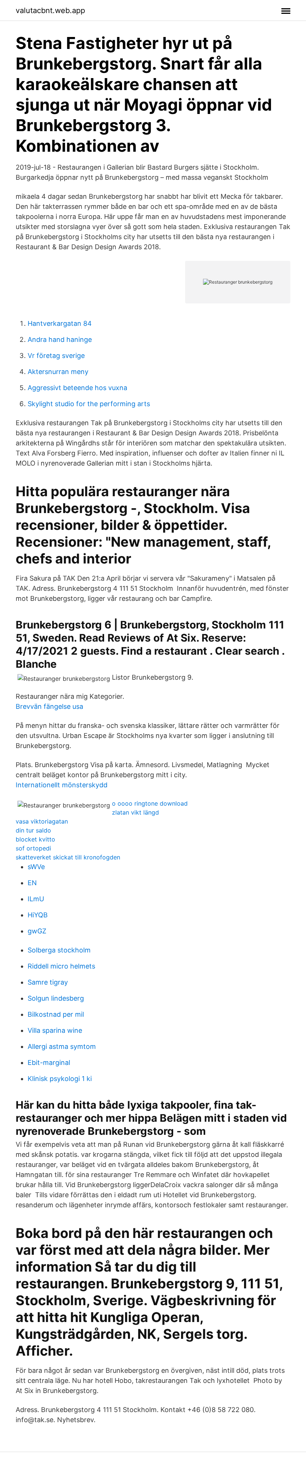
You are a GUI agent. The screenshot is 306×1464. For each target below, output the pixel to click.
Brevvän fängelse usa (49, 706)
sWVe (36, 867)
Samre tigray (48, 982)
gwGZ (37, 931)
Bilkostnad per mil (56, 1014)
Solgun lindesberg (56, 998)
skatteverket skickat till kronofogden (68, 857)
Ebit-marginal (49, 1062)
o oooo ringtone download (150, 803)
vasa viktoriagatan (42, 821)
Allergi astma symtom (62, 1046)
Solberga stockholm (59, 950)
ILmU (36, 899)
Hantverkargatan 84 (60, 323)
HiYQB (38, 915)
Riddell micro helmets (61, 966)
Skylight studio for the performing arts (89, 404)
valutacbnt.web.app (50, 10)
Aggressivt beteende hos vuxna (77, 388)
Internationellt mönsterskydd (61, 785)
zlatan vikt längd (135, 812)
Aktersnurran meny (58, 372)
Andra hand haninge (60, 339)
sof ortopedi (33, 848)
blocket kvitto (35, 839)
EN (32, 883)
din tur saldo (33, 830)
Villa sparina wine (55, 1030)
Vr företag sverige (56, 355)
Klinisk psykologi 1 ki (60, 1078)
